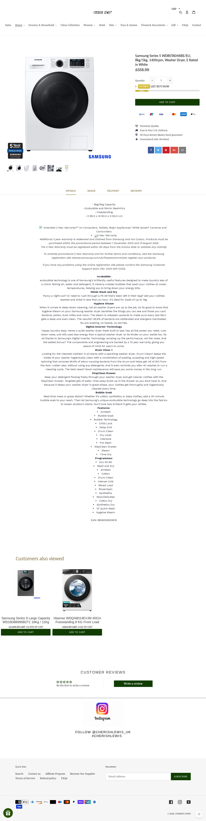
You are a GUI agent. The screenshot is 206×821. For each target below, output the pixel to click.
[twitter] (158, 150)
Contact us (34, 773)
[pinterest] (166, 150)
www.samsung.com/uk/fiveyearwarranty (99, 257)
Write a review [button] (133, 683)
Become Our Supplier (82, 773)
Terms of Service (25, 778)
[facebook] (151, 150)
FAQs (64, 778)
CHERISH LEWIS (183, 814)
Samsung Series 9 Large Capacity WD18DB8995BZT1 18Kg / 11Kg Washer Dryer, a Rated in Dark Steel (25, 620)
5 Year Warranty (107, 235)
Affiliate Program (55, 773)
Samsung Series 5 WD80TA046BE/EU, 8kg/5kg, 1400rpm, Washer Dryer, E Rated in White (166, 60)
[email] (182, 150)
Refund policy (48, 778)
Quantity (140, 80)
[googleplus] (174, 150)
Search (19, 773)
